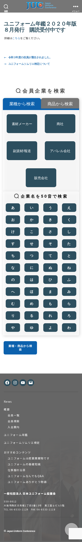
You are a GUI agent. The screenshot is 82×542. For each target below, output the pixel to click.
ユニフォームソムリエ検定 (22, 443)
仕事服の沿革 (17, 470)
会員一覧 (14, 415)
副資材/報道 (22, 150)
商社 (60, 123)
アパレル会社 (60, 150)
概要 (7, 409)
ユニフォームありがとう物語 (27, 482)
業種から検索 (22, 103)
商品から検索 (60, 103)
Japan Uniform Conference (21, 531)
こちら (16, 38)
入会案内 (14, 427)
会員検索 (14, 421)
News (8, 401)
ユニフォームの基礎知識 (24, 464)
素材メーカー (22, 123)
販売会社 (41, 177)
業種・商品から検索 (20, 347)
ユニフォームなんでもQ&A (26, 476)
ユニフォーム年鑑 (16, 435)
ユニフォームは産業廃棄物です (29, 458)
